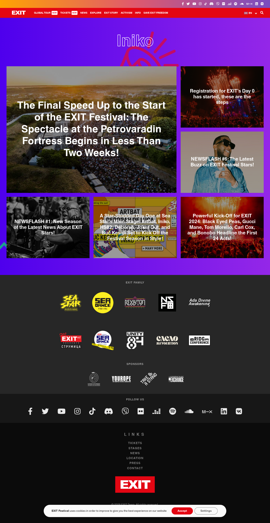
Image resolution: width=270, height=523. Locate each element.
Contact (135, 468)
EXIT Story (111, 13)
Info (138, 13)
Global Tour (45, 13)
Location (135, 458)
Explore (95, 13)
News (83, 13)
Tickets (68, 13)
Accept (182, 511)
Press (135, 463)
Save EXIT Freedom (155, 13)
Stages (135, 448)
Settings (206, 511)
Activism (126, 13)
